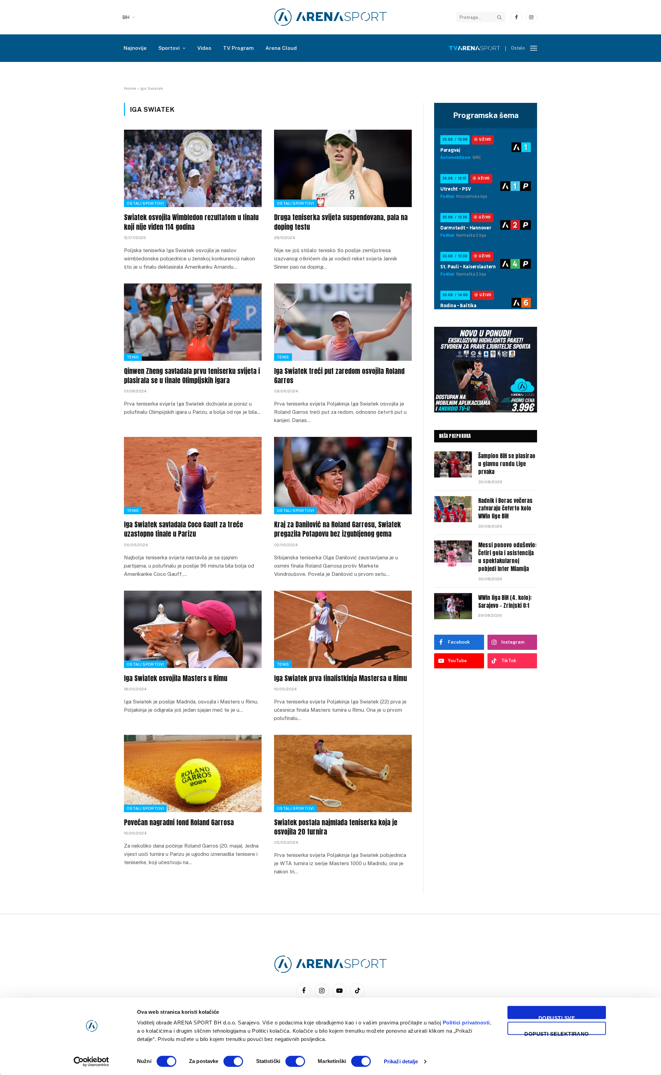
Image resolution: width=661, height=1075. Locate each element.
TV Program (238, 48)
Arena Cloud (281, 48)
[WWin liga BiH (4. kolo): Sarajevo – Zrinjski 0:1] (453, 606)
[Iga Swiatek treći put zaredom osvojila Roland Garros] (343, 322)
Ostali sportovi (145, 203)
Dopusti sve (556, 1017)
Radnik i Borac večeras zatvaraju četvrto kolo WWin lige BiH (505, 508)
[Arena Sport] (330, 17)
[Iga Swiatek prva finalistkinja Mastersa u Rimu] (343, 629)
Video (204, 48)
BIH (126, 17)
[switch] (233, 1061)
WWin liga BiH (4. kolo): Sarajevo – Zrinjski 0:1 (505, 602)
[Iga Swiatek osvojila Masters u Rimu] (193, 629)
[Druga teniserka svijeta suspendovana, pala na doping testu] (343, 168)
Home (130, 88)
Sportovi (169, 48)
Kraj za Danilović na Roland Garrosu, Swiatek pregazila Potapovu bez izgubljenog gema (337, 529)
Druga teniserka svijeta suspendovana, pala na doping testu (341, 222)
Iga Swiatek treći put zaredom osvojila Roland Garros (339, 375)
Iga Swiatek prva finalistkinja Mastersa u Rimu (340, 678)
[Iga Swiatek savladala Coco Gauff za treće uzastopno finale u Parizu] (193, 475)
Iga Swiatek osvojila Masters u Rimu (175, 678)
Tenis (133, 357)
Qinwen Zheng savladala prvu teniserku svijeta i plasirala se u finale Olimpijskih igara (192, 375)
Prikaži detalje (401, 1061)
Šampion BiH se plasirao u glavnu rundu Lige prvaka (506, 464)
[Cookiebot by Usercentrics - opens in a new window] (91, 1061)
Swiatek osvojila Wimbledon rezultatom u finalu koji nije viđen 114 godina (191, 222)
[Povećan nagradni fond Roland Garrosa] (193, 773)
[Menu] (533, 48)
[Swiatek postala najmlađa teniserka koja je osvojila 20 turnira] (343, 773)
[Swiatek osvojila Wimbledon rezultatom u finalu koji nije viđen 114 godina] (193, 168)
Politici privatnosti (466, 1022)
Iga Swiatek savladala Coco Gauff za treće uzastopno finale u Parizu (183, 529)
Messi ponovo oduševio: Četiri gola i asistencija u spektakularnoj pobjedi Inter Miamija (507, 557)
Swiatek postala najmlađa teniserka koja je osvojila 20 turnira (335, 827)
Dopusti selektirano (556, 1033)
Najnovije (135, 48)
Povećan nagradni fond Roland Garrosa (179, 822)
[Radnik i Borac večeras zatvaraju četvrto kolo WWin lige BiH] (453, 509)
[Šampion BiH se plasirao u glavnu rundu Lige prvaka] (453, 464)
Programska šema (485, 115)
